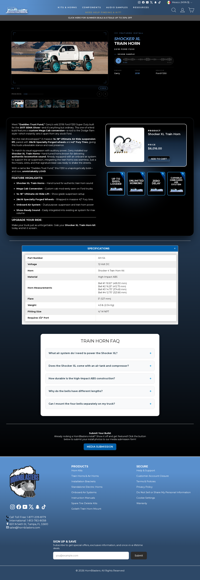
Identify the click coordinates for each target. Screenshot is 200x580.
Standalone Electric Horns (86, 486)
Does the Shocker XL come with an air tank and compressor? (100, 366)
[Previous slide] (99, 94)
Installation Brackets (83, 481)
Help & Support (145, 470)
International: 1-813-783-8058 (27, 520)
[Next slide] (105, 94)
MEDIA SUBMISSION (100, 446)
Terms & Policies (145, 481)
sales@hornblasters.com (25, 527)
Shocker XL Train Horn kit (80, 225)
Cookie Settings (145, 497)
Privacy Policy (144, 486)
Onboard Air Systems (83, 492)
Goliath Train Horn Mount (86, 508)
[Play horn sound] (118, 61)
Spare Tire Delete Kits (84, 503)
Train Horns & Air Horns (85, 475)
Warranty (141, 503)
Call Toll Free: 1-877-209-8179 (27, 517)
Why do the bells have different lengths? (100, 391)
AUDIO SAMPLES (117, 7)
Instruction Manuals (83, 497)
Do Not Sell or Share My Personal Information (163, 492)
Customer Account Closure (152, 475)
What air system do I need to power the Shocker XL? (100, 353)
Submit (139, 555)
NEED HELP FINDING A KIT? (103, 12)
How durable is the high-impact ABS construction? (100, 378)
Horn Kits (76, 470)
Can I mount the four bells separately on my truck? (100, 404)
